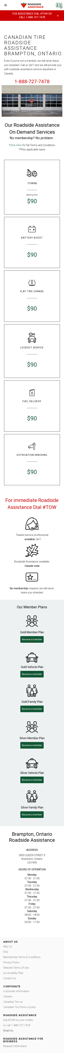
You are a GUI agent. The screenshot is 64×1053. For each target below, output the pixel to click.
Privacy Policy (11, 962)
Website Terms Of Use (16, 967)
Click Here (16, 145)
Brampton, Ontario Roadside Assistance (32, 837)
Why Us (7, 946)
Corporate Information (16, 991)
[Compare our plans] (59, 4)
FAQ (5, 951)
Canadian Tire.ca (12, 1001)
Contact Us (9, 978)
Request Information (15, 1046)
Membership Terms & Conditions (22, 957)
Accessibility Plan (13, 973)
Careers (7, 996)
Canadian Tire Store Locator (19, 1007)
